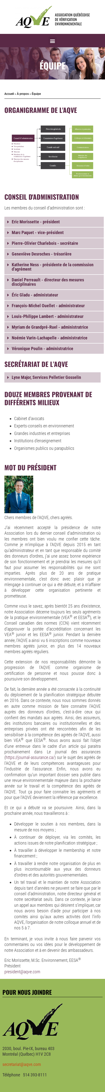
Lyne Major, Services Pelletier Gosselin (46, 377)
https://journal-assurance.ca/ (30, 757)
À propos (23, 94)
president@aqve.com (22, 971)
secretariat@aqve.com (21, 1064)
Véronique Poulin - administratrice (42, 348)
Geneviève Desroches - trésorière (42, 253)
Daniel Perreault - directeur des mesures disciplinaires (48, 282)
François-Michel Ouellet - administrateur (48, 305)
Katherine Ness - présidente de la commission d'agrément (53, 267)
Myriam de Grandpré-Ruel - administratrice (50, 327)
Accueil (9, 94)
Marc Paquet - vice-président (38, 232)
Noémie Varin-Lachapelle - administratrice (49, 337)
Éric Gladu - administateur (35, 294)
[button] (53, 41)
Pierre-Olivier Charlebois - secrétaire (45, 243)
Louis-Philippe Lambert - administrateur (48, 316)
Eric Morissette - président (36, 221)
